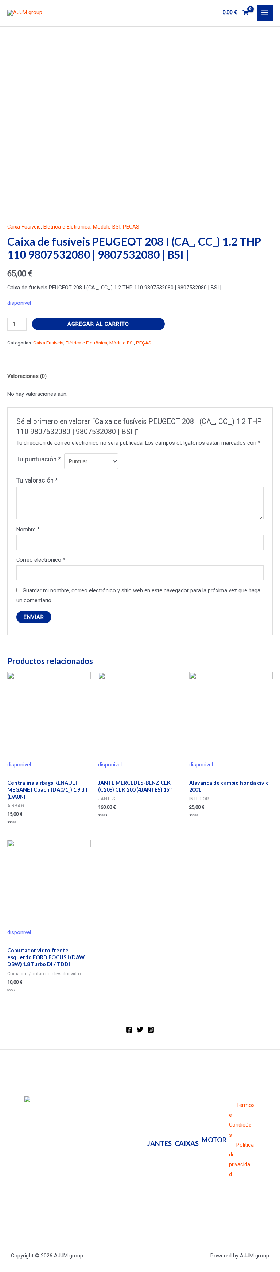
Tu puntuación (38, 459)
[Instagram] (151, 1029)
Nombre (28, 529)
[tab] (27, 376)
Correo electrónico (40, 560)
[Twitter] (140, 1029)
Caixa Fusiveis (24, 226)
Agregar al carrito (98, 324)
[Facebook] (129, 1029)
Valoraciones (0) (27, 376)
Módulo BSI (106, 226)
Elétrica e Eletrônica (66, 226)
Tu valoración (37, 480)
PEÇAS (131, 226)
